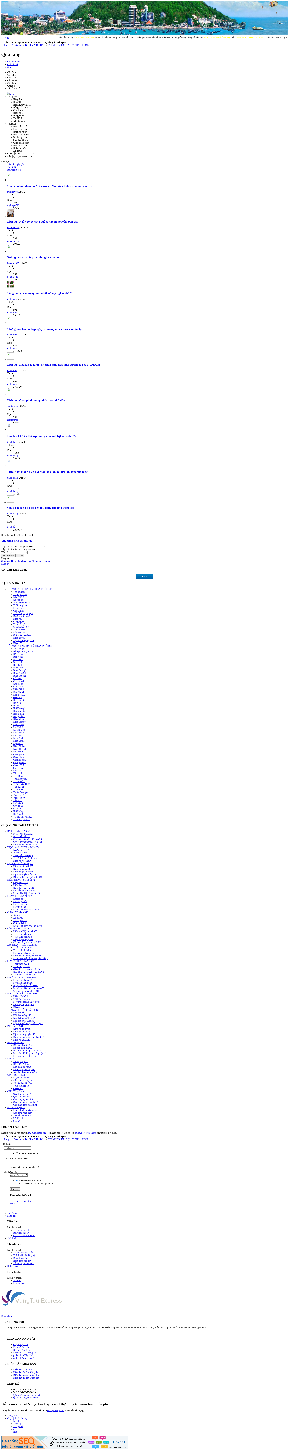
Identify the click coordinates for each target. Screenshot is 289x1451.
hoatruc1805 (13, 263)
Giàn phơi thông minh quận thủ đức (42, 400)
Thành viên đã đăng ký (24, 1255)
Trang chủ (12, 1213)
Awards (17, 1280)
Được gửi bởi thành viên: (16, 1158)
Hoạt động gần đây (22, 1260)
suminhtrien (12, 406)
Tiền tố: (4, 552)
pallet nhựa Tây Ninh (23, 1355)
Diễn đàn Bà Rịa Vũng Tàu (26, 1372)
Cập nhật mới (13, 61)
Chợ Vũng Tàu (20, 1344)
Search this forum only (30, 1180)
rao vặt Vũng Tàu (55, 1410)
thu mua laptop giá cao (39, 1132)
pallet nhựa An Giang (23, 1358)
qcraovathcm (13, 227)
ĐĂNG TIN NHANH (24, 1235)
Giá (9, 67)
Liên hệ (16, 1421)
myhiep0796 (13, 191)
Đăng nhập (6, 1316)
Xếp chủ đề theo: (9, 546)
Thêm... (13, 1203)
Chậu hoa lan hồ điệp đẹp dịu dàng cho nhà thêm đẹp (40, 507)
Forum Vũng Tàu (21, 1347)
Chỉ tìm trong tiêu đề (29, 1153)
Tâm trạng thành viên (23, 1263)
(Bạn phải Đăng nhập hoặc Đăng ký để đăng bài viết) (26, 561)
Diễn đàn (11, 1215)
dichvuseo (12, 299)
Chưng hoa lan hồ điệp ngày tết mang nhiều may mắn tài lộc (45, 329)
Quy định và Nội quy (17, 1418)
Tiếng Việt (12, 1415)
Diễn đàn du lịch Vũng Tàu (26, 1377)
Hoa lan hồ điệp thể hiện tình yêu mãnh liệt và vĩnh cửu (41, 436)
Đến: (9, 156)
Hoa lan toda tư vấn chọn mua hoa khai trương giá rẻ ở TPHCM (59, 364)
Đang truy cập (20, 1258)
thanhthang (12, 442)
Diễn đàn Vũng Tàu (22, 1369)
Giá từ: (10, 153)
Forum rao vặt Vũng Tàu (25, 1352)
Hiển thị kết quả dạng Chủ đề (39, 1183)
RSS (15, 1432)
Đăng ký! (5, 563)
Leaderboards (19, 1283)
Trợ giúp (17, 1423)
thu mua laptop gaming (85, 1132)
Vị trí (12, 94)
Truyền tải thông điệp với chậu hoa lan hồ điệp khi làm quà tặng (47, 471)
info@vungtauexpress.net (28, 1395)
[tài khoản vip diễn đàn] (64, 1448)
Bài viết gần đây (23, 1201)
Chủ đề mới (12, 64)
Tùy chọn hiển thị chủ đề (16, 540)
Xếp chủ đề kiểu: (9, 549)
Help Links (12, 1266)
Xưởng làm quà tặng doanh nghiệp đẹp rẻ (33, 257)
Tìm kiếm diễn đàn (22, 1230)
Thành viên (12, 1238)
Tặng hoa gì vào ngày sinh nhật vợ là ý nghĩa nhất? (39, 293)
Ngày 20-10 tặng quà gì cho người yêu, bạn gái (48, 221)
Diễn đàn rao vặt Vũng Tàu (26, 1375)
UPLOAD (144, 576)
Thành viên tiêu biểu (23, 1252)
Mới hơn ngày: (11, 1172)
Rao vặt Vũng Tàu (22, 1350)
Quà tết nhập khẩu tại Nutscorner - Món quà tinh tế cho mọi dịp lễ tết (50, 185)
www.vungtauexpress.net (27, 1397)
